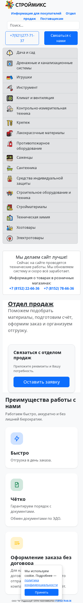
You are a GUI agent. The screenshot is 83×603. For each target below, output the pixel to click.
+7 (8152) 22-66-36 (24, 288)
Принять (41, 592)
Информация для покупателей (36, 13)
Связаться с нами (61, 38)
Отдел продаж (31, 303)
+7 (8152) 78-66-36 (59, 288)
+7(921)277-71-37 (22, 38)
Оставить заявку (41, 382)
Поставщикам (51, 19)
